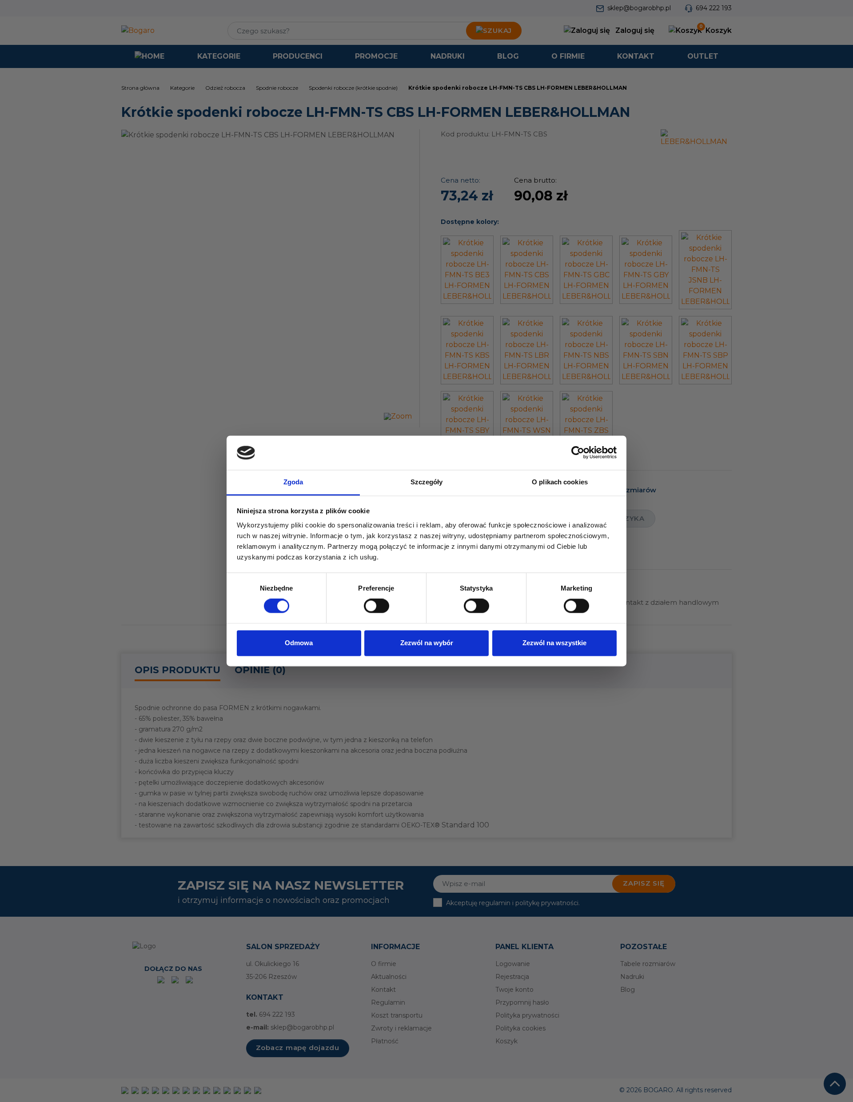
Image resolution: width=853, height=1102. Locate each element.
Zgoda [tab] (293, 482)
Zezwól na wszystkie (554, 643)
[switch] (376, 606)
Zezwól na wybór (426, 643)
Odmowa (299, 643)
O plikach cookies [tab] (560, 482)
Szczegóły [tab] (427, 482)
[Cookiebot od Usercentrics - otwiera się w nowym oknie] (578, 452)
